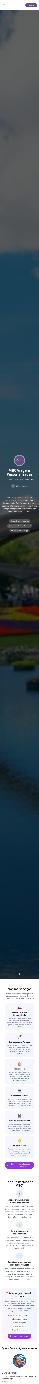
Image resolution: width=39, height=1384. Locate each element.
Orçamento (31, 5)
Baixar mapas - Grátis (21, 1336)
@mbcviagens (22, 486)
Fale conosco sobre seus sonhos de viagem (20, 1165)
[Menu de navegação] (4, 5)
